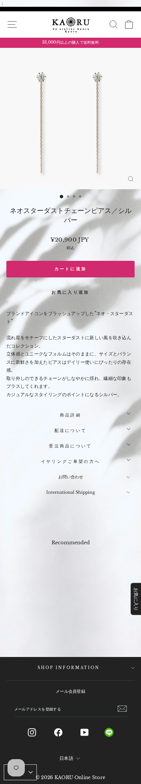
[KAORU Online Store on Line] (115, 732)
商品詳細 (70, 415)
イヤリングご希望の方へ (70, 461)
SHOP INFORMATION (69, 668)
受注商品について (70, 446)
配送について (71, 430)
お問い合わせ (70, 476)
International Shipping (70, 492)
